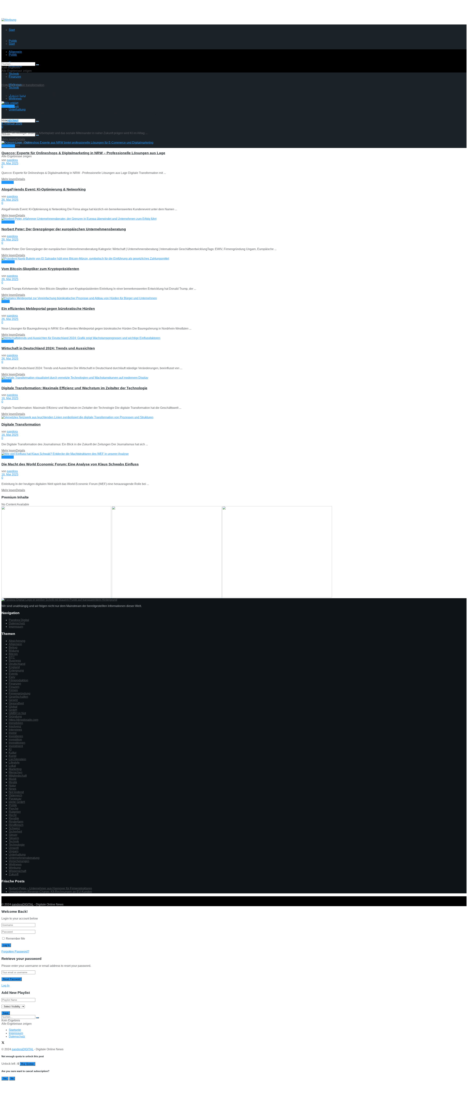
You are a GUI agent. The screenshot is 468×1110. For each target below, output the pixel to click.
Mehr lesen (13, 139)
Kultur (12, 752)
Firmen (13, 690)
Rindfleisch (16, 825)
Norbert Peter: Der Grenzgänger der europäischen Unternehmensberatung (63, 229)
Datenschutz (17, 623)
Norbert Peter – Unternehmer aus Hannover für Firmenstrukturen (50, 888)
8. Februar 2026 (11, 123)
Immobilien (16, 723)
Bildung (14, 650)
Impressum (16, 626)
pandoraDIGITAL (22, 904)
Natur (12, 785)
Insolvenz (15, 726)
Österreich (15, 795)
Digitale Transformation (21, 424)
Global (13, 706)
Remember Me (15, 938)
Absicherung (17, 640)
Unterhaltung (17, 109)
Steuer (13, 834)
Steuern (14, 838)
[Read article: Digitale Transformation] (234, 417)
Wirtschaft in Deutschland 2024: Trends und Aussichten (48, 348)
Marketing (15, 769)
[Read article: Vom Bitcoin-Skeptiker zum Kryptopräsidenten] (234, 258)
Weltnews (15, 98)
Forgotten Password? (15, 951)
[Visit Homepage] (30, 16)
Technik (14, 87)
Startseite (15, 1029)
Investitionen (17, 742)
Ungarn (13, 851)
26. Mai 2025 (9, 163)
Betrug (13, 647)
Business (15, 660)
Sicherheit (15, 831)
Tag (12, 85)
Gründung (15, 716)
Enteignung (16, 670)
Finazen (14, 686)
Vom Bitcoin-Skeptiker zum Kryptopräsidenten (40, 269)
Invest (12, 732)
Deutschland (17, 663)
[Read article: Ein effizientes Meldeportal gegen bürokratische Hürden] (234, 298)
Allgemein (8, 106)
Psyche (13, 808)
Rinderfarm (16, 821)
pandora (12, 120)
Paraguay (15, 798)
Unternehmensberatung (24, 857)
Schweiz (14, 828)
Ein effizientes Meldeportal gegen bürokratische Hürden (48, 309)
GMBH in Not (17, 713)
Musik (12, 778)
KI (10, 749)
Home (5, 85)
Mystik (5, 301)
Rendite (14, 818)
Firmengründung (19, 693)
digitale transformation (30, 85)
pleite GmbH (17, 802)
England (14, 667)
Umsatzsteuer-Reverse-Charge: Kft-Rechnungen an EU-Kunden (50, 891)
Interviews (15, 729)
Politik (13, 805)
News (12, 788)
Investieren (16, 736)
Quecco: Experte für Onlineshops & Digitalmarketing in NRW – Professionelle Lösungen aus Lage (83, 153)
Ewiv (12, 677)
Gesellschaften (18, 696)
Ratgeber (15, 811)
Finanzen (15, 76)
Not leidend (16, 792)
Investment (16, 746)
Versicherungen (19, 861)
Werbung (15, 867)
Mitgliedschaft (18, 775)
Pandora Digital (19, 620)
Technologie (17, 844)
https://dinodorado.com (23, 719)
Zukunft (13, 874)
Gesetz (13, 700)
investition (15, 739)
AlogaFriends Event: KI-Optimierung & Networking (43, 189)
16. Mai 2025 (9, 398)
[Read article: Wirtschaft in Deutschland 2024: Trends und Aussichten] (234, 338)
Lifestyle (14, 762)
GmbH (13, 709)
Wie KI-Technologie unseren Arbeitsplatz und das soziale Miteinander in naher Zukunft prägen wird (84, 113)
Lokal (12, 765)
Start (12, 29)
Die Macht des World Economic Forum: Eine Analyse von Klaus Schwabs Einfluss (70, 464)
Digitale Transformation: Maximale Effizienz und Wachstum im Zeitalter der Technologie (74, 388)
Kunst (12, 755)
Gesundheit (16, 703)
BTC (12, 657)
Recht (12, 815)
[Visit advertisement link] (8, 19)
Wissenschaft (17, 871)
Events (13, 673)
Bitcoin (13, 654)
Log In (5, 985)
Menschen (8, 145)
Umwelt (14, 848)
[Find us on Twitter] (2, 898)
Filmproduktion (18, 680)
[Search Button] (37, 121)
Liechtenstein (17, 759)
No (12, 1078)
